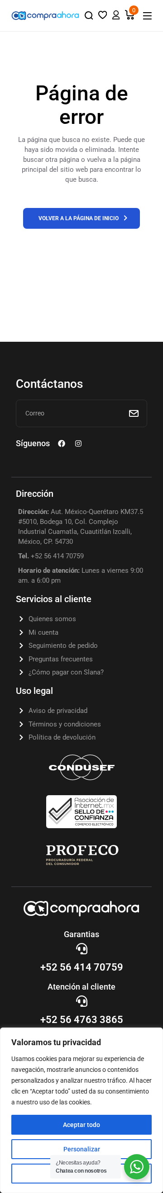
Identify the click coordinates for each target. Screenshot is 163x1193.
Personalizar (81, 1149)
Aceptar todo (81, 1124)
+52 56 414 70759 (81, 967)
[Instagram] (78, 443)
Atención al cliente (81, 986)
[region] (81, 1110)
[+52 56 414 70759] (81, 948)
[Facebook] (61, 443)
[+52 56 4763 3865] (81, 1001)
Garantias (81, 934)
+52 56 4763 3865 (81, 1019)
